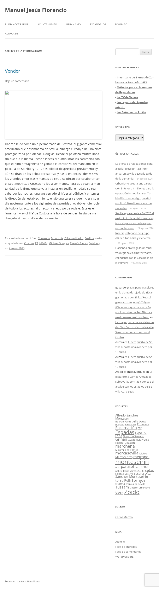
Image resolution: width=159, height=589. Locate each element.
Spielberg (94, 243)
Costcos (29, 243)
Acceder (120, 542)
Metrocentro (123, 457)
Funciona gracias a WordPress (22, 581)
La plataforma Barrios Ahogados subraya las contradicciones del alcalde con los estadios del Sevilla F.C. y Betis (134, 381)
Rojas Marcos (130, 470)
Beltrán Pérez (123, 421)
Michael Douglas (59, 243)
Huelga (119, 442)
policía (118, 470)
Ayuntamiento (47, 24)
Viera (119, 493)
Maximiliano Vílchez (126, 450)
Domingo (121, 24)
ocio (117, 467)
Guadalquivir (135, 439)
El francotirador (16, 24)
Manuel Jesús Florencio (36, 10)
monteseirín (132, 462)
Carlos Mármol (124, 517)
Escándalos (98, 24)
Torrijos (138, 480)
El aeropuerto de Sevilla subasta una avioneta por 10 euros (134, 347)
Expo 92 (141, 433)
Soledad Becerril (124, 473)
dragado (119, 424)
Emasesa (143, 424)
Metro (143, 453)
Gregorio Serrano (133, 436)
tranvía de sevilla (135, 483)
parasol (127, 466)
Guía (146, 439)
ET (36, 243)
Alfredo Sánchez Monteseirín (126, 416)
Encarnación (126, 427)
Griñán (121, 439)
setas (149, 470)
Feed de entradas (126, 547)
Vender (12, 71)
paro (137, 466)
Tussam (122, 487)
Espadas (124, 432)
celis (135, 421)
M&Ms (43, 243)
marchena (125, 446)
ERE (140, 428)
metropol (141, 456)
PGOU (144, 466)
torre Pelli (123, 480)
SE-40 (141, 470)
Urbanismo (73, 24)
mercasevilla (127, 452)
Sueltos (89, 238)
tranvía (120, 484)
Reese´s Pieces (79, 243)
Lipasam (129, 443)
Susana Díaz (142, 473)
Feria (118, 436)
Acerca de (11, 33)
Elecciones (130, 424)
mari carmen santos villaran (132, 317)
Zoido (132, 492)
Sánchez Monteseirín (131, 476)
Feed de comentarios (128, 552)
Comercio (44, 238)
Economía (57, 238)
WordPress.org (124, 556)
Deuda (143, 421)
